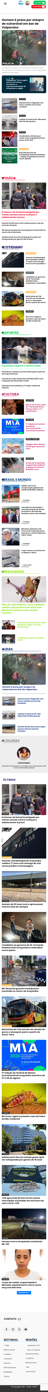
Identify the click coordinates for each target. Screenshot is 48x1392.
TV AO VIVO (36, 7)
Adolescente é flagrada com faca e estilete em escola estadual (31, 105)
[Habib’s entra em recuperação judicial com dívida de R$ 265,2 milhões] (11, 493)
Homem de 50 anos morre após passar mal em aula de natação (23, 224)
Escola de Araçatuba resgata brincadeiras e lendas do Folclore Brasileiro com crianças (35, 467)
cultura (11, 394)
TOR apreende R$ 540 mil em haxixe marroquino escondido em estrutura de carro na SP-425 (23, 1201)
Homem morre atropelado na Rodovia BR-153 (22, 1242)
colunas (11, 740)
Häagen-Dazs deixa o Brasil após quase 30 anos (35, 446)
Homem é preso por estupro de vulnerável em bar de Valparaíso (23, 23)
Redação (26, 500)
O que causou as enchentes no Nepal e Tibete (33, 551)
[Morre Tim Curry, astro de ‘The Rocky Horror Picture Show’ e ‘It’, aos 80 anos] (13, 407)
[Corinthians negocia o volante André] (24, 350)
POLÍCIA (9, 177)
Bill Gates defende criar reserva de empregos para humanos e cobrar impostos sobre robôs (33, 532)
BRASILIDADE (13, 571)
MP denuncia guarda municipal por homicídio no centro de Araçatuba (24, 231)
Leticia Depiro (24, 763)
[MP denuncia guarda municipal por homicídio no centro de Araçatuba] (24, 970)
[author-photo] (24, 753)
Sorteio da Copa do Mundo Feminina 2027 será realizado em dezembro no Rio (22, 380)
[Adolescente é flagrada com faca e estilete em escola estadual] (9, 106)
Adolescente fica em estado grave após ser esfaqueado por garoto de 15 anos (21, 238)
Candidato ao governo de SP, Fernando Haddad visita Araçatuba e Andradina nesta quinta (36, 281)
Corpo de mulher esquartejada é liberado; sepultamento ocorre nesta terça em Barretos (21, 1285)
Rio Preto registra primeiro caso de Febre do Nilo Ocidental (36, 319)
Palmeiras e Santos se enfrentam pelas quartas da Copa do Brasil (23, 373)
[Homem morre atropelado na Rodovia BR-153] (24, 1224)
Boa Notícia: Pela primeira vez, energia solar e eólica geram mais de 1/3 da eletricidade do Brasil (24, 767)
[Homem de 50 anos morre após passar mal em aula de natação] (8, 728)
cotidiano (13, 247)
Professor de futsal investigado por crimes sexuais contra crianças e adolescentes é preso (20, 215)
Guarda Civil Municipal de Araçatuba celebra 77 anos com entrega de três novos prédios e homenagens (36, 261)
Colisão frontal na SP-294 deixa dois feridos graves (32, 120)
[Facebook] (6, 1329)
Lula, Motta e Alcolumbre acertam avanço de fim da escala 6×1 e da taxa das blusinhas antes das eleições (33, 510)
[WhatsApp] (19, 1329)
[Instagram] (13, 1329)
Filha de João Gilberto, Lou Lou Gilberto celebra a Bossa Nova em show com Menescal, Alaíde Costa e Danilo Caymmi (23, 608)
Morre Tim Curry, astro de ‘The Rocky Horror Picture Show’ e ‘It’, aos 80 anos (36, 408)
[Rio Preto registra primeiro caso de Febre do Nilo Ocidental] (13, 318)
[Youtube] (25, 1329)
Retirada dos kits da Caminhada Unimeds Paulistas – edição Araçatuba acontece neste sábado (32, 156)
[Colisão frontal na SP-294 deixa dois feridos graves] (9, 122)
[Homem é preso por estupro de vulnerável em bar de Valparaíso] (24, 47)
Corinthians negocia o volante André (21, 365)
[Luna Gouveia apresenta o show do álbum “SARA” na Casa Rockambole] (8, 624)
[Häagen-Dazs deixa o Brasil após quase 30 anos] (13, 445)
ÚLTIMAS (9, 779)
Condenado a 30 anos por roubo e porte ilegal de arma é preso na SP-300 (32, 138)
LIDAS (8, 649)
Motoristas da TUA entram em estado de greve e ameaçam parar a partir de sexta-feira (36, 300)
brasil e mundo (17, 479)
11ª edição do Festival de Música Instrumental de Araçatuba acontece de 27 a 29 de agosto (35, 428)
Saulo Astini (27, 565)
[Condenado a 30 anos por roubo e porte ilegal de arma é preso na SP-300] (9, 139)
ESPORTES (11, 332)
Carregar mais (23, 1293)
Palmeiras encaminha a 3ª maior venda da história (21, 387)
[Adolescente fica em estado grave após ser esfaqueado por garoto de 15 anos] (24, 1139)
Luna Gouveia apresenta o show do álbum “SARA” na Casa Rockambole (31, 624)
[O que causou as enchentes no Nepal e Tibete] (11, 558)
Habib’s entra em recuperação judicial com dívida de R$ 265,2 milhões (32, 488)
